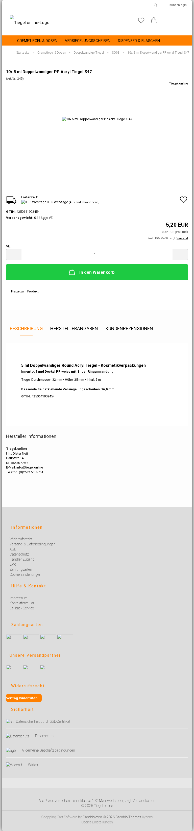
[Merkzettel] (141, 20)
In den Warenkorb (97, 272)
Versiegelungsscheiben (87, 40)
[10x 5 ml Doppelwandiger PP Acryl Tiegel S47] (97, 119)
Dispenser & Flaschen (139, 40)
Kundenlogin (177, 5)
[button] (154, 20)
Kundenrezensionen (129, 328)
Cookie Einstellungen (97, 822)
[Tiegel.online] (29, 22)
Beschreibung (26, 328)
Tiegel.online (178, 83)
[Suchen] (155, 5)
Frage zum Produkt (25, 291)
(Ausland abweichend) (84, 202)
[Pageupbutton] (184, 824)
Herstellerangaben (74, 328)
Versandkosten (144, 801)
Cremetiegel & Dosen (37, 40)
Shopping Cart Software (59, 817)
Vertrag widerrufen (22, 698)
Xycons (147, 817)
